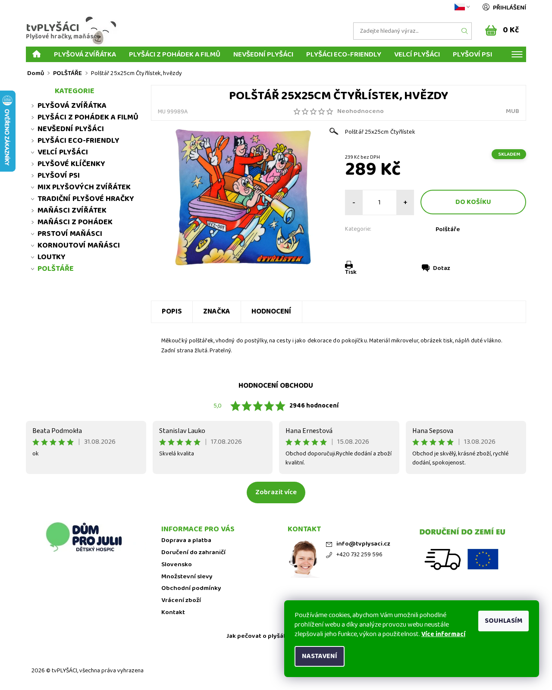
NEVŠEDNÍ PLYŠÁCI (263, 54)
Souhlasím (503, 620)
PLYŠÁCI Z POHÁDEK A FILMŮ (174, 54)
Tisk (351, 272)
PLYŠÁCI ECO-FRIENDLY (343, 54)
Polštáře (448, 229)
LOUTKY (52, 257)
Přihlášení (509, 8)
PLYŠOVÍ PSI (472, 54)
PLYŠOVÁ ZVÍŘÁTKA (85, 54)
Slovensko (176, 565)
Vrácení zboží (181, 600)
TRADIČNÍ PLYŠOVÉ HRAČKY (86, 199)
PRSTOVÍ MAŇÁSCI (70, 234)
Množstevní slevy (187, 577)
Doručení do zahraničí (193, 553)
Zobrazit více (276, 492)
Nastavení (319, 656)
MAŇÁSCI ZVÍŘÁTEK (72, 210)
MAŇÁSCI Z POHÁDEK (75, 222)
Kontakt (173, 612)
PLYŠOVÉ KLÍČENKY (71, 164)
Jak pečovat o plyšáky (258, 636)
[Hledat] (465, 31)
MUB (512, 111)
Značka (216, 311)
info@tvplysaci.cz (363, 544)
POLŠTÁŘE (56, 269)
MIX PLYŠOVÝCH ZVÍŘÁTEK (84, 187)
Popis (172, 311)
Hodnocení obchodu (275, 386)
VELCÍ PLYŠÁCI (417, 54)
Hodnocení (271, 311)
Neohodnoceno (360, 111)
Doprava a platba (186, 540)
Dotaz (441, 268)
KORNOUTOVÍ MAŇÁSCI (79, 245)
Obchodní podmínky (191, 588)
